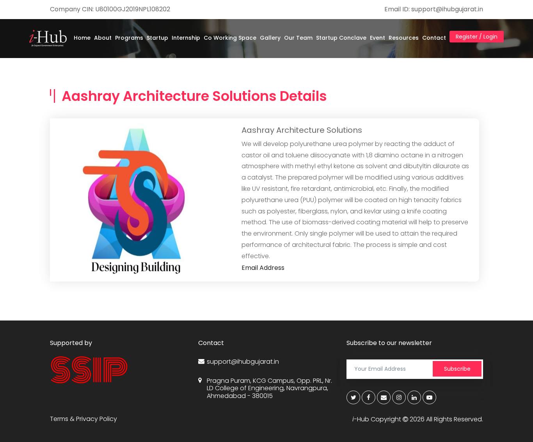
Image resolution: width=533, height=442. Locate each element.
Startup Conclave (341, 38)
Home (82, 38)
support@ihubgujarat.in (243, 361)
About (103, 38)
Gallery (270, 38)
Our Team (298, 38)
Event (377, 38)
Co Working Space (230, 38)
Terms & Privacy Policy (83, 418)
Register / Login (476, 37)
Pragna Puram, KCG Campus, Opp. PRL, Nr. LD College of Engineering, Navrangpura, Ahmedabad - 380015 (269, 388)
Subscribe (457, 369)
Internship (186, 38)
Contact (434, 38)
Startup (157, 38)
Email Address (263, 267)
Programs (129, 38)
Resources (404, 38)
